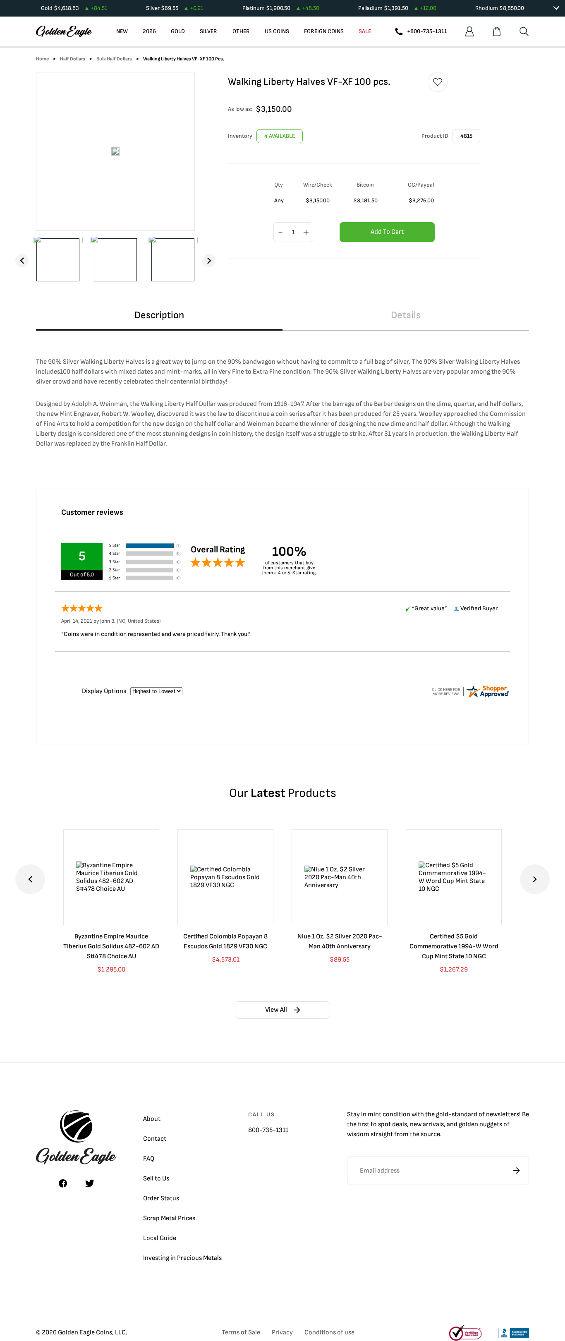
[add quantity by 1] (306, 232)
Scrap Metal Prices (169, 1218)
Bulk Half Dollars (114, 59)
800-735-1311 (268, 1130)
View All (276, 1010)
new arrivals (427, 1124)
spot (384, 1124)
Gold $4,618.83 (74, 8)
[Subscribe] (516, 1170)
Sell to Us (156, 1179)
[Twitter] (89, 1183)
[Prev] (22, 260)
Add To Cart (387, 232)
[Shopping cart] (497, 31)
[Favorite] (438, 82)
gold (442, 1114)
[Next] (208, 260)
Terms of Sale (241, 1332)
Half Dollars (72, 59)
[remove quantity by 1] (280, 232)
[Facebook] (63, 1183)
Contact (154, 1139)
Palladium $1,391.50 (397, 8)
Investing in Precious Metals (182, 1258)
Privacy (282, 1332)
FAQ (148, 1159)
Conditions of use (329, 1332)
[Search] (524, 31)
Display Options (104, 691)
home (42, 59)
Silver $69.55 (174, 8)
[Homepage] (64, 31)
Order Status (161, 1198)
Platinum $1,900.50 (280, 8)
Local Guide (159, 1238)
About (151, 1119)
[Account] (469, 31)
